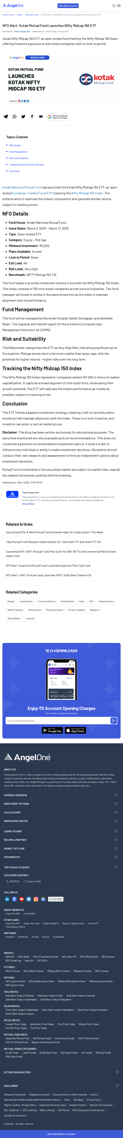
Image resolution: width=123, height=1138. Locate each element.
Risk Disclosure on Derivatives (88, 1110)
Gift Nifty (42, 960)
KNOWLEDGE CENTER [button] (16, 821)
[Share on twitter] (23, 116)
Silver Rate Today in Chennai (92, 1009)
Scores (94, 1094)
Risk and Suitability (18, 158)
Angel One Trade (31, 923)
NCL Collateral (11, 1110)
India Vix (29, 960)
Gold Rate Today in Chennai (81, 995)
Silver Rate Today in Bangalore (58, 1009)
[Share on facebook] (32, 116)
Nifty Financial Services (45, 956)
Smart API (93, 923)
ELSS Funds (12, 1052)
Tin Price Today (38, 1027)
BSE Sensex (108, 956)
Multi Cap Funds (14, 1056)
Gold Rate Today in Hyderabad (21, 999)
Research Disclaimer (15, 1094)
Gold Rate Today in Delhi (50, 995)
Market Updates (15, 609)
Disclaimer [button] (11, 1085)
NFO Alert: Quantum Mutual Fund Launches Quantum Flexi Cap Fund (48, 565)
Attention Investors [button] (17, 1072)
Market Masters (106, 601)
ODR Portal (63, 1110)
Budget (11, 601)
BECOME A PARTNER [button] (15, 839)
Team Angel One (22, 31)
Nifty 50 (10, 956)
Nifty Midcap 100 (89, 956)
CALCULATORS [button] (12, 812)
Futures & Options (47, 601)
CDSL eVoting (29, 1110)
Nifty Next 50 (69, 956)
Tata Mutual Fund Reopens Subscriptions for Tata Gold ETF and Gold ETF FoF (53, 542)
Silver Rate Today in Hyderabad (22, 1009)
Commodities (26, 601)
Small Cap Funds (48, 1052)
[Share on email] (41, 116)
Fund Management (18, 151)
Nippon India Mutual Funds (46, 1042)
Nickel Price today (88, 1024)
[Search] (114, 5)
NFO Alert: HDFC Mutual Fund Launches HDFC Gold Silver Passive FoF (49, 575)
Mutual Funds (34, 609)
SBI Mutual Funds (42, 1038)
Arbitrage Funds (69, 1052)
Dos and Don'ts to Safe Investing (70, 1094)
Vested (45, 936)
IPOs (91, 601)
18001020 (14, 881)
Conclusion (14, 171)
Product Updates (76, 609)
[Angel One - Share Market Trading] (13, 5)
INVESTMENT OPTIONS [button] (16, 803)
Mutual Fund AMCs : (16, 1034)
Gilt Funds (86, 1052)
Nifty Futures (13, 970)
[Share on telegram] (5, 116)
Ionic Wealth (29, 913)
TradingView (58, 936)
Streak (35, 936)
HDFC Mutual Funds (88, 1038)
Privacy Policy (94, 1099)
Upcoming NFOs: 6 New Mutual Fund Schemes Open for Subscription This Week (54, 532)
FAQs (67, 1099)
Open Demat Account (68, 6)
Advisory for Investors (101, 1105)
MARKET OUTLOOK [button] (14, 848)
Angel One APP (13, 923)
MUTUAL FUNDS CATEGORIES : (20, 1048)
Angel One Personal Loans (52, 1105)
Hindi (81, 601)
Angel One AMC (13, 913)
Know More (28, 503)
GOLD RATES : (11, 991)
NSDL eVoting (47, 1110)
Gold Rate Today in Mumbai (20, 995)
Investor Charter (77, 1105)
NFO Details (15, 145)
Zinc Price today (66, 1024)
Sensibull (10, 936)
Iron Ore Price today (16, 1027)
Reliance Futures (82, 970)
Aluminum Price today (42, 1024)
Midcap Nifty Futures (58, 970)
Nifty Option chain (15, 981)
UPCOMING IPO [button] (12, 857)
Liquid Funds (29, 1052)
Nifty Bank (23, 956)
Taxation (30, 618)
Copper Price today (16, 1024)
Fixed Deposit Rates (15, 926)
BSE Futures (102, 970)
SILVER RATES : (12, 1006)
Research (94, 609)
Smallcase (23, 936)
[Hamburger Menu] (119, 5)
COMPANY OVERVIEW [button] (15, 795)
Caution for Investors (15, 1115)
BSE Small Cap (13, 960)
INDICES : (9, 952)
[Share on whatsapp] (14, 116)
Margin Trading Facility (73, 923)
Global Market (67, 601)
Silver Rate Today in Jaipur (20, 1013)
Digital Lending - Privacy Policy (20, 1105)
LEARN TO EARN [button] (12, 831)
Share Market (14, 618)
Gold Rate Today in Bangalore (56, 999)
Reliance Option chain (101, 981)
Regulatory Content (39, 1094)
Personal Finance (54, 609)
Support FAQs (34, 881)
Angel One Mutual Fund (17, 1038)
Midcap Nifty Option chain (72, 981)
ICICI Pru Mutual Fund (17, 1042)
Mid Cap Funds (103, 1052)
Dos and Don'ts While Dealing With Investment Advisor (32, 1099)
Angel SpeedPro (51, 923)
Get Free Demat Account (61, 1134)
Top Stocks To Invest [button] (17, 867)
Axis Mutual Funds (64, 1038)
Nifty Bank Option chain (41, 981)
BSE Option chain (15, 985)
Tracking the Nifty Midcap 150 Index (26, 164)
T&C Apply (78, 1099)
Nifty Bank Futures (34, 970)
